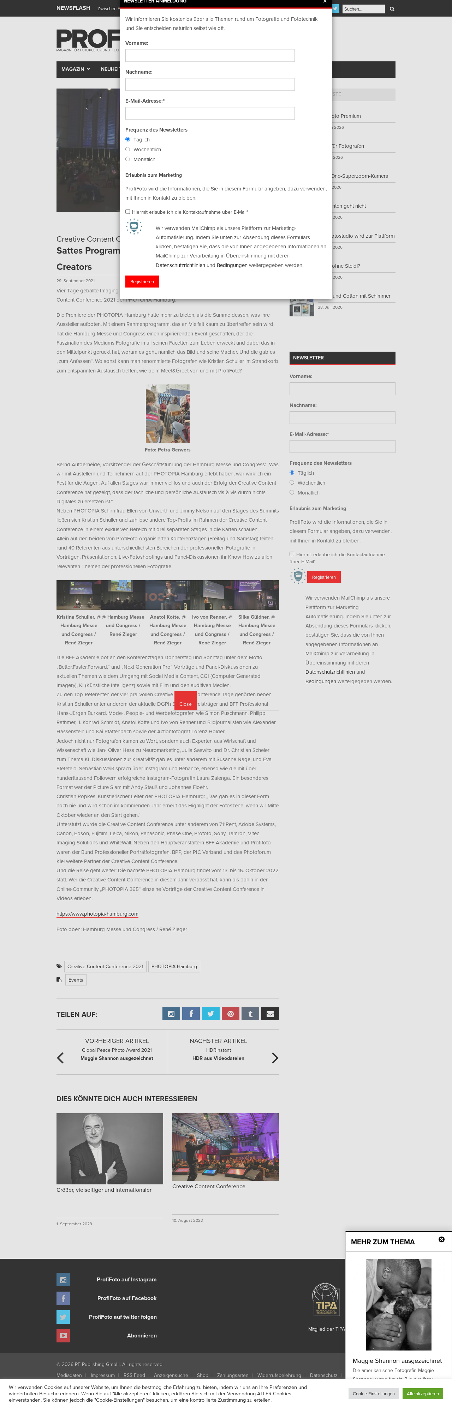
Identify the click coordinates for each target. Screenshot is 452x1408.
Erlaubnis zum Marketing (153, 174)
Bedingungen (232, 265)
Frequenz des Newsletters (156, 130)
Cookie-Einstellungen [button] (374, 1393)
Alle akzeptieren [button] (423, 1393)
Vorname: (136, 43)
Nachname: (139, 72)
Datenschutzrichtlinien (180, 265)
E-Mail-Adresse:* (145, 101)
